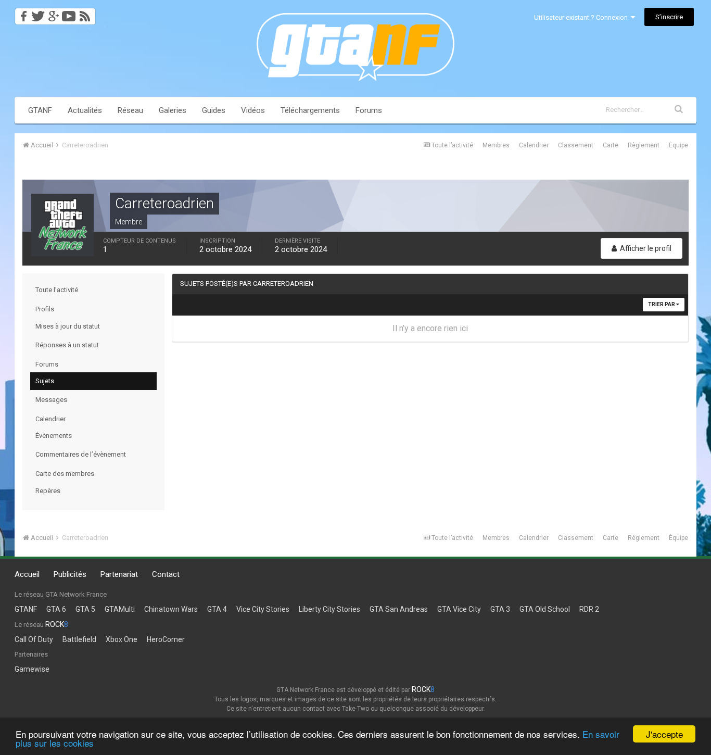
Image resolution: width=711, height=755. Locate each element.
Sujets (44, 381)
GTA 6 (56, 609)
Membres (496, 145)
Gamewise (32, 669)
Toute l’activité (56, 290)
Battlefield (79, 639)
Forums (368, 110)
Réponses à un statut (67, 345)
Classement (575, 145)
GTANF (40, 110)
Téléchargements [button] (310, 110)
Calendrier (534, 145)
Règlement (643, 145)
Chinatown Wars (171, 609)
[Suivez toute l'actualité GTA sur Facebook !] (22, 13)
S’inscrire (669, 17)
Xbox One (121, 639)
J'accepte (664, 733)
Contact (166, 574)
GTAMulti (120, 609)
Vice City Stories (262, 609)
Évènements (53, 435)
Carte (610, 145)
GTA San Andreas (399, 609)
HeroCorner (166, 639)
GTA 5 (85, 609)
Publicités (70, 574)
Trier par (662, 304)
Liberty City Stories (329, 609)
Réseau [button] (130, 110)
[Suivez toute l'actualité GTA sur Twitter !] (37, 13)
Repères (47, 491)
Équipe (678, 145)
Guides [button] (213, 110)
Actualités (85, 110)
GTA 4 (217, 609)
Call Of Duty (34, 639)
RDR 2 (589, 609)
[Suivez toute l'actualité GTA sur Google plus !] (53, 13)
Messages (51, 400)
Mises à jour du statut (67, 326)
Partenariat (119, 574)
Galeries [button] (172, 110)
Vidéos (253, 110)
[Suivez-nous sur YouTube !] (69, 13)
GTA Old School (544, 609)
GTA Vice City (459, 609)
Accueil (27, 574)
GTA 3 (500, 609)
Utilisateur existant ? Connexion (582, 17)
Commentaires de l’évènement (80, 454)
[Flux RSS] (87, 13)
